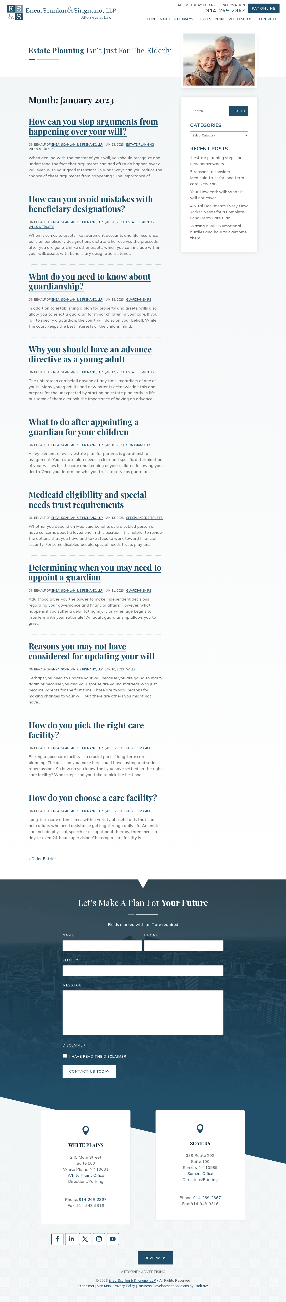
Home (151, 19)
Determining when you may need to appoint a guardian (95, 572)
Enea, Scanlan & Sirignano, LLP (77, 144)
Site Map (104, 1286)
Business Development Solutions (163, 1286)
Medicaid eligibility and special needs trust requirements (88, 499)
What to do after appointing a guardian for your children (84, 426)
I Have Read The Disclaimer (97, 1056)
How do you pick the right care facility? (86, 729)
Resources (246, 19)
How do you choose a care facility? (93, 797)
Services (204, 19)
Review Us (155, 1258)
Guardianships (138, 299)
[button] (281, 1269)
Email (70, 960)
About (165, 19)
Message (72, 985)
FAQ (231, 19)
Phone (151, 935)
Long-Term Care (137, 748)
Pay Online (263, 8)
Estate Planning (140, 144)
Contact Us (269, 19)
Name (68, 935)
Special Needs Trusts (144, 518)
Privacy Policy (124, 1286)
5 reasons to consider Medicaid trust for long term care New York (217, 177)
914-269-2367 (225, 10)
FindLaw (201, 1286)
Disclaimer (74, 1045)
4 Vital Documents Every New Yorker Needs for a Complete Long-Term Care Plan (219, 211)
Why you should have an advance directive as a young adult (90, 353)
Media (219, 19)
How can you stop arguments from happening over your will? (93, 126)
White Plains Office (85, 1175)
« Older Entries (42, 858)
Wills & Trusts (41, 149)
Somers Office (200, 1173)
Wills (131, 669)
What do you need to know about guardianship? (90, 281)
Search (239, 111)
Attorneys (183, 19)
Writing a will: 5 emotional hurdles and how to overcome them (218, 232)
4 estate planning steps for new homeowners (216, 160)
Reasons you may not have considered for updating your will (92, 651)
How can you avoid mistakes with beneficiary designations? (91, 203)
